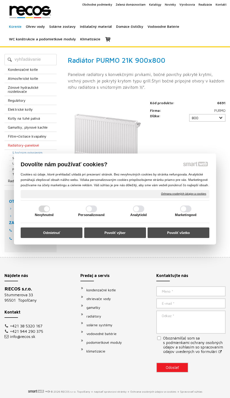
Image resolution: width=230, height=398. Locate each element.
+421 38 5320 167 (26, 326)
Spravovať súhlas (191, 391)
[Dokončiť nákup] (108, 39)
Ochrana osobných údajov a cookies (183, 193)
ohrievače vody (98, 299)
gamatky (93, 307)
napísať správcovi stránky (110, 391)
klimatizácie (95, 351)
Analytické (138, 215)
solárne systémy (99, 325)
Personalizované (91, 215)
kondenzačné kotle (101, 290)
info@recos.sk (22, 336)
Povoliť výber (115, 233)
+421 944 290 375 (26, 331)
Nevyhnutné (44, 215)
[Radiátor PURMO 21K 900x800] (105, 138)
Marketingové (186, 215)
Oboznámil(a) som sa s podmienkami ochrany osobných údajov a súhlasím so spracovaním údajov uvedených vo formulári (193, 345)
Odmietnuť (51, 233)
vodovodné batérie (101, 334)
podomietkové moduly (104, 342)
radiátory (93, 316)
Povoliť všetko (178, 233)
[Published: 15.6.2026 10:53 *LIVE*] (47, 391)
